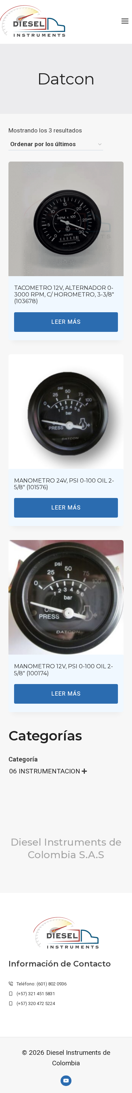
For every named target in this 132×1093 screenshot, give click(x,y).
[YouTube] (66, 1080)
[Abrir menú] (125, 21)
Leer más (66, 322)
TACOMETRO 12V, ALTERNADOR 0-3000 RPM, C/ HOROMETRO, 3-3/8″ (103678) (64, 295)
